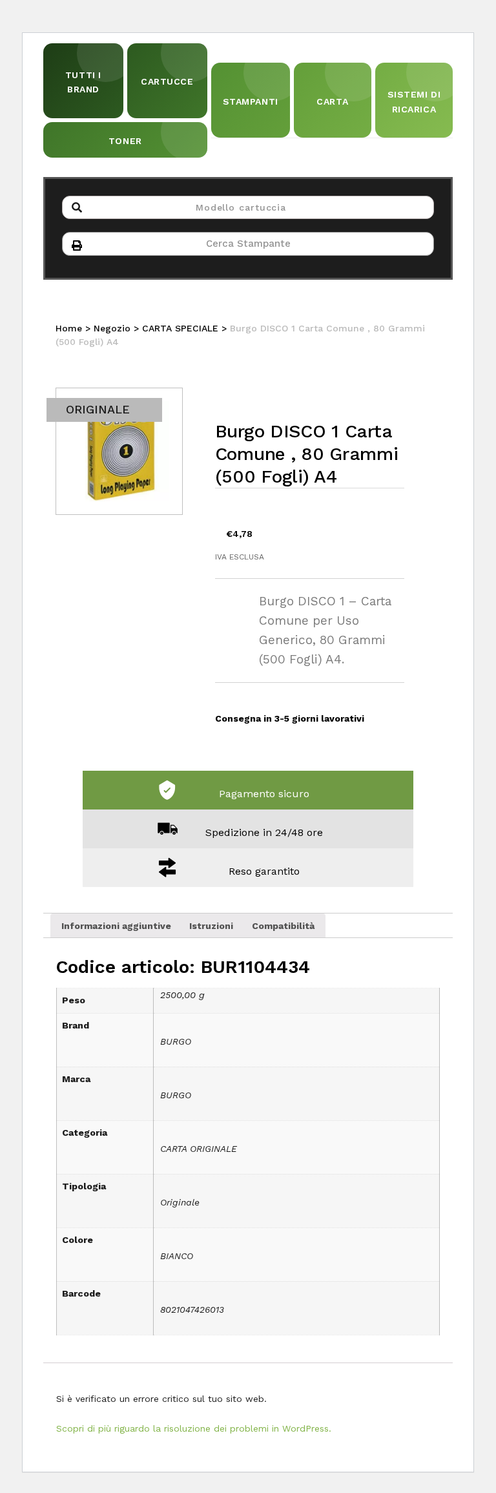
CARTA (332, 101)
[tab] (116, 925)
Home (69, 328)
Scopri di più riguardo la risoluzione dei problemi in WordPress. (193, 1428)
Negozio (112, 328)
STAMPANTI (250, 101)
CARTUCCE (167, 81)
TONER (125, 141)
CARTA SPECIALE (180, 328)
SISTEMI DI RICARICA (414, 101)
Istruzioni (211, 926)
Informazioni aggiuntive (116, 926)
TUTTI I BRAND (83, 82)
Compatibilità (283, 926)
